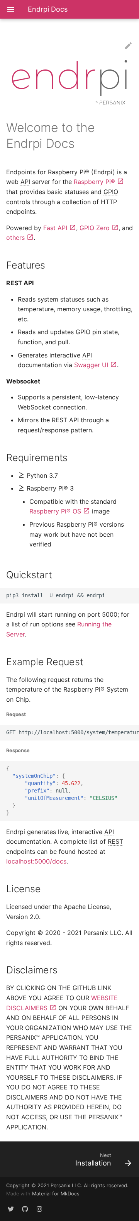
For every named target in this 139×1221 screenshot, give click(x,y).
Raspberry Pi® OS (56, 511)
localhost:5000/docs (36, 861)
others (16, 237)
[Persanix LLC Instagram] (39, 1208)
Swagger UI (92, 365)
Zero (96, 228)
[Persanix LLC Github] (25, 1208)
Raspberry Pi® (95, 182)
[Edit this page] (128, 46)
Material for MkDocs (56, 1194)
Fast (55, 228)
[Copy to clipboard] (131, 595)
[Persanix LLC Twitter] (11, 1208)
